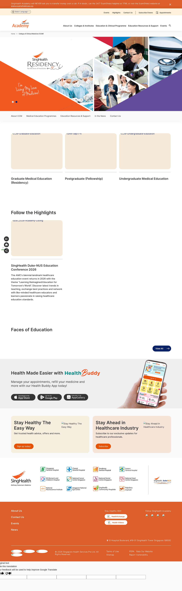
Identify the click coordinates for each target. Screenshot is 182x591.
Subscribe (103, 446)
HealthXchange (118, 516)
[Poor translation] (8, 573)
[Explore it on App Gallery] (76, 397)
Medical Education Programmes (41, 116)
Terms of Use (112, 551)
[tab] (13, 102)
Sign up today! (24, 446)
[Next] (178, 76)
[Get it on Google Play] (49, 397)
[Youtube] (153, 516)
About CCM (16, 116)
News (14, 529)
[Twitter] (159, 516)
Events (15, 523)
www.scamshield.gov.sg (22, 6)
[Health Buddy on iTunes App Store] (23, 397)
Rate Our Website (144, 551)
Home (13, 34)
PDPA (131, 551)
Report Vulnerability (138, 554)
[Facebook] (147, 516)
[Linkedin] (164, 516)
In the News (100, 116)
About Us (16, 510)
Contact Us (115, 116)
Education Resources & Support (75, 116)
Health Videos (118, 522)
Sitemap (110, 554)
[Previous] (4, 76)
